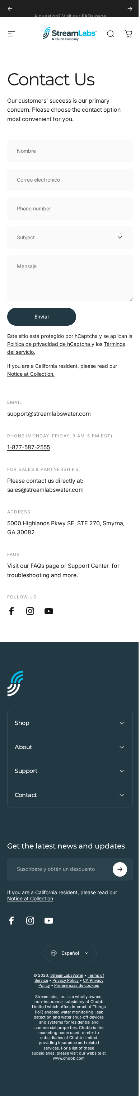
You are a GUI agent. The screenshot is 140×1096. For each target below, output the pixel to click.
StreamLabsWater (64, 975)
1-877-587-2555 (28, 447)
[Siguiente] (130, 8)
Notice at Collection (30, 898)
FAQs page (45, 565)
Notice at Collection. (31, 374)
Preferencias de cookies (74, 985)
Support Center (88, 565)
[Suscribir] (114, 869)
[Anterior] (10, 8)
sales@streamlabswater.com (45, 489)
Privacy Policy (63, 980)
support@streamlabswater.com (49, 413)
